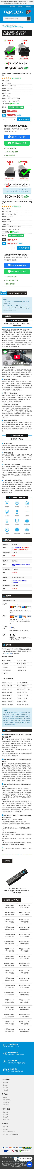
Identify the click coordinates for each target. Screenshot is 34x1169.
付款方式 (5, 1117)
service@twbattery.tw (9, 1131)
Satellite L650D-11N (22, 695)
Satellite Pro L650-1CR (23, 704)
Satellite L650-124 (7, 692)
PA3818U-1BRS (21, 670)
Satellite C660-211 (7, 686)
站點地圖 (5, 1090)
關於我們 (12, 6)
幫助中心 (28, 6)
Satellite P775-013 (22, 701)
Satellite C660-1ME (22, 683)
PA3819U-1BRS (6, 670)
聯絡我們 (20, 6)
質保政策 (5, 1085)
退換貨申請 (6, 1104)
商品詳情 (3, 293)
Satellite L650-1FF (22, 692)
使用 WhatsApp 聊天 (19, 143)
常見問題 (23, 293)
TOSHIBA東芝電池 (11, 25)
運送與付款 (10, 293)
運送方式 (5, 1114)
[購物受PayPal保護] (7, 1151)
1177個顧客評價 (16, 78)
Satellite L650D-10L (7, 695)
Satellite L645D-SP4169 (23, 689)
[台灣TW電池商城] (13, 12)
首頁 (3, 25)
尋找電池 (5, 1129)
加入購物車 (25, 119)
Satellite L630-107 (7, 689)
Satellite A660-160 (7, 683)
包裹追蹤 (5, 1112)
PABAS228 (5, 667)
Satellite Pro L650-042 (8, 704)
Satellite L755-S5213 (7, 701)
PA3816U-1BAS (21, 664)
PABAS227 (5, 664)
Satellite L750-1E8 (22, 698)
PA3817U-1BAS (21, 661)
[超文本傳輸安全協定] (24, 1151)
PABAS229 (5, 673)
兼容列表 (17, 293)
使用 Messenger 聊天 (18, 137)
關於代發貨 (6, 1119)
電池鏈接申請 (8, 653)
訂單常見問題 (6, 1100)
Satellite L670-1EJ (7, 698)
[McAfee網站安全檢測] (15, 1151)
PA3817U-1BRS (21, 667)
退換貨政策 (6, 1102)
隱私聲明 (5, 1087)
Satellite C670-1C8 (22, 686)
